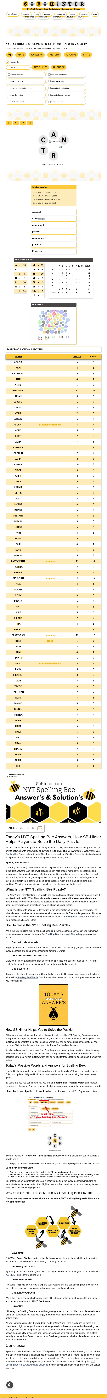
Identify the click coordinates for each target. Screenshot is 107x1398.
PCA (18, 584)
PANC (18, 550)
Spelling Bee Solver (15, 854)
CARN (18, 442)
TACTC (18, 686)
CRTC (18, 493)
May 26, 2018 (50, 203)
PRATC (18, 618)
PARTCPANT (18, 561)
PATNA (18, 573)
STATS (86, 55)
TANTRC (18, 715)
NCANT (18, 504)
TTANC (18, 749)
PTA (18, 624)
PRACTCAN (18, 635)
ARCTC (18, 402)
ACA (18, 368)
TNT (18, 738)
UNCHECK (59, 67)
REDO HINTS (41, 67)
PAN (18, 533)
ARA (18, 408)
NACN (18, 521)
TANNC (18, 703)
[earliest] (9, 123)
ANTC (18, 385)
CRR (18, 476)
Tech (37, 14)
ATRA (18, 413)
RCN (18, 669)
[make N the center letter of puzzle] (64, 141)
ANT (18, 379)
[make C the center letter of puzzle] (43, 141)
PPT (18, 612)
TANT (18, 698)
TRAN (18, 755)
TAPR (18, 720)
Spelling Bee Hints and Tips (60, 934)
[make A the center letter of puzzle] (53, 136)
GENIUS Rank (13, 1275)
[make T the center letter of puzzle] (43, 151)
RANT (18, 664)
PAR (18, 544)
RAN (18, 647)
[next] (23, 123)
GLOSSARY (26, 14)
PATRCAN (18, 578)
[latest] (31, 123)
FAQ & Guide (29, 17)
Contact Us (57, 17)
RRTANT (18, 516)
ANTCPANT (18, 391)
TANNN (18, 709)
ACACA (18, 362)
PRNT (18, 641)
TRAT (18, 760)
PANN (18, 556)
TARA (18, 726)
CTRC (18, 482)
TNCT (18, 732)
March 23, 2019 (59, 164)
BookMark (43, 17)
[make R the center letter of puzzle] (53, 157)
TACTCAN (18, 692)
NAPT (18, 499)
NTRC (18, 527)
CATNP (18, 465)
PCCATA (18, 590)
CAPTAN (18, 453)
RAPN (18, 658)
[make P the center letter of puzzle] (60, 148)
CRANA (18, 487)
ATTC (18, 430)
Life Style (84, 14)
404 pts (41, 219)
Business (47, 14)
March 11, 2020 (51, 196)
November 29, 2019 (52, 199)
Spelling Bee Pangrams (76, 916)
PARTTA (18, 567)
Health (72, 14)
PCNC (18, 595)
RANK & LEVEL (12, 14)
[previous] (16, 123)
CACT (18, 436)
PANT (18, 538)
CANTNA (18, 447)
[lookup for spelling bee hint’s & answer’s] (9, 54)
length (77, 356)
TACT (18, 681)
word (18, 356)
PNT (18, 607)
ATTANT (18, 425)
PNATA (18, 601)
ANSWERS (37, 55)
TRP (18, 766)
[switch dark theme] (9, 1384)
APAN (18, 396)
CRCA (18, 470)
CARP (18, 459)
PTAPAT (18, 629)
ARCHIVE (71, 55)
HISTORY (54, 55)
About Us (69, 17)
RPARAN (18, 675)
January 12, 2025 (51, 192)
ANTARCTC (18, 373)
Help (80, 17)
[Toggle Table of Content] (38, 828)
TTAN (18, 743)
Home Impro (60, 14)
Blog (95, 14)
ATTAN (18, 419)
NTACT (18, 510)
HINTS (21, 55)
